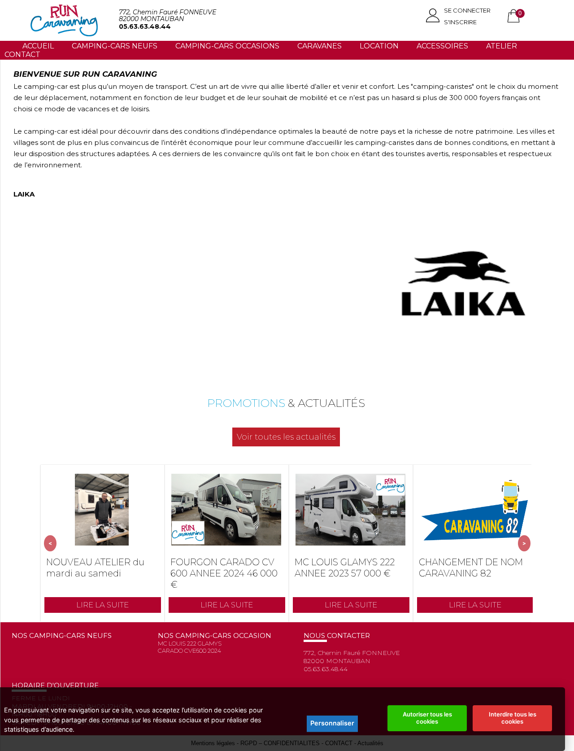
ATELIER (501, 46)
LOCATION (379, 46)
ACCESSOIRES (442, 46)
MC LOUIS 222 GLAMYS (190, 643)
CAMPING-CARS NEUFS (114, 46)
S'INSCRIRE (460, 22)
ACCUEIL (38, 46)
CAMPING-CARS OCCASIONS (227, 46)
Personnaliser (332, 723)
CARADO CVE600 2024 (189, 650)
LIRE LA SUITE (102, 604)
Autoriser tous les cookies (427, 718)
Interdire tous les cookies (512, 718)
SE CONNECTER (467, 10)
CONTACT (22, 54)
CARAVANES (319, 46)
